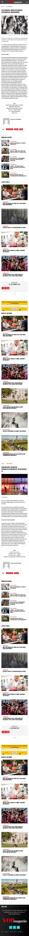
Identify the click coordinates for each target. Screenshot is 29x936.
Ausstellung (9, 129)
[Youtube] (8, 288)
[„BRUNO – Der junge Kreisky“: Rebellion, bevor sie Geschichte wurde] (5, 167)
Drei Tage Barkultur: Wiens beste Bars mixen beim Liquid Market (14, 204)
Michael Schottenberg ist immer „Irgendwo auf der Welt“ (14, 251)
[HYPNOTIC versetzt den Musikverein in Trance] (14, 216)
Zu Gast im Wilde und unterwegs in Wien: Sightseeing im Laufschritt (13, 407)
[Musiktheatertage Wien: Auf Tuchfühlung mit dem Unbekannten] (5, 174)
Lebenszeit (5, 273)
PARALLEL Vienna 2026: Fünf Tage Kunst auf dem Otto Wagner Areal (18, 151)
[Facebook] (3, 288)
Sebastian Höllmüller (15, 119)
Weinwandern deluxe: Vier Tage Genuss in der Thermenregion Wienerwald (14, 454)
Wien (21, 129)
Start (2, 6)
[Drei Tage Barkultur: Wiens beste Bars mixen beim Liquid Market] (14, 192)
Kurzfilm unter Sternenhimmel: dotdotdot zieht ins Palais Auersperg (17, 159)
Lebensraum (6, 405)
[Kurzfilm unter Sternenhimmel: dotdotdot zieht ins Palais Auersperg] (5, 159)
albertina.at (14, 113)
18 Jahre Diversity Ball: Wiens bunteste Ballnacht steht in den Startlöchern (13, 275)
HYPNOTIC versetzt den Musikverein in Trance (14, 227)
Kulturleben (9, 6)
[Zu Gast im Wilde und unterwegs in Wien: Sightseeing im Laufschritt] (14, 396)
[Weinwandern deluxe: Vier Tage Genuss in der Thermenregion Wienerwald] (14, 443)
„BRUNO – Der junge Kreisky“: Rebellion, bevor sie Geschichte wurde (17, 167)
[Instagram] (5, 288)
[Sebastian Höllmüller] (6, 121)
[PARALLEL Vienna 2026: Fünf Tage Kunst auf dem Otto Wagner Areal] (5, 151)
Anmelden (14, 308)
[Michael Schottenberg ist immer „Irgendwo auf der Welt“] (14, 239)
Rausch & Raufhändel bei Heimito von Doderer (18, 143)
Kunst (16, 129)
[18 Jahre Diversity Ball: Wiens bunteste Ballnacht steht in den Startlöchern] (14, 263)
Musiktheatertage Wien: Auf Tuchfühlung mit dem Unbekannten (18, 175)
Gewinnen (5, 226)
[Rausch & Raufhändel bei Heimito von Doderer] (5, 143)
